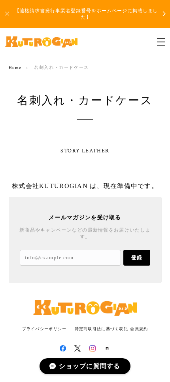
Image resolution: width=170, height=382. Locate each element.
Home (15, 67)
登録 (136, 257)
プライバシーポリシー (44, 329)
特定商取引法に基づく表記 (101, 329)
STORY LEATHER (84, 150)
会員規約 (139, 329)
